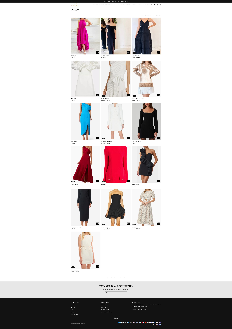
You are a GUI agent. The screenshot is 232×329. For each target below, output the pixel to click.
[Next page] (124, 278)
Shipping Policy (105, 309)
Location (73, 311)
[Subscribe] (125, 292)
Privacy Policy (104, 304)
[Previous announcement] (71, 1)
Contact (72, 309)
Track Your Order (75, 314)
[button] (108, 5)
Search (72, 304)
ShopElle (78, 323)
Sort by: (142, 15)
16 (120, 277)
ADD (98, 52)
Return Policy (104, 307)
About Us (73, 307)
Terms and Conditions (106, 311)
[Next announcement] (161, 1)
